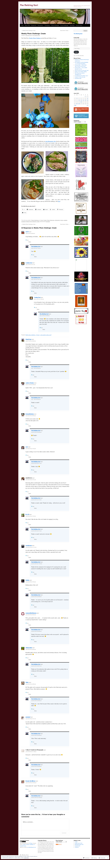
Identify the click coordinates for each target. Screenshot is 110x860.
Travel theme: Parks (64, 30)
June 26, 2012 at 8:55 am (36, 735)
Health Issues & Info (78, 843)
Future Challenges (64, 25)
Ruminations (40, 25)
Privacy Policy (79, 25)
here (59, 201)
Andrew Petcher (30, 383)
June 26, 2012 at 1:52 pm (31, 448)
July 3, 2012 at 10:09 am (45, 315)
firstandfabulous (30, 414)
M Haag (30, 843)
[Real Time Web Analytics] (59, 844)
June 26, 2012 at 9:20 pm (36, 432)
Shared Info (33, 25)
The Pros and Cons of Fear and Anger (82, 70)
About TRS (27, 25)
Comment (64, 833)
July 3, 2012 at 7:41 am (30, 264)
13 (81, 100)
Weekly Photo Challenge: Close (28, 30)
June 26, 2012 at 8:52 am (36, 700)
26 (79, 103)
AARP (76, 841)
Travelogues (47, 25)
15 (85, 100)
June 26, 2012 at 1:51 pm (31, 479)
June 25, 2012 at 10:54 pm (31, 782)
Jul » (88, 105)
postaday (65, 220)
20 (81, 102)
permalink (48, 221)
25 (76, 103)
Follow (76, 52)
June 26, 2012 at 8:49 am (36, 631)
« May (75, 105)
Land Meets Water (78, 78)
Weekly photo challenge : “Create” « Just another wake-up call (38, 335)
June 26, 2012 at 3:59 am (31, 684)
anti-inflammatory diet (50, 141)
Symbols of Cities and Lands (80, 77)
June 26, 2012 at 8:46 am (36, 596)
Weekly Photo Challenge (35, 38)
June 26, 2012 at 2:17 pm (36, 463)
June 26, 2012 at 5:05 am (31, 649)
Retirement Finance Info (79, 844)
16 (87, 100)
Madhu (27, 580)
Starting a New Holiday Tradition (81, 71)
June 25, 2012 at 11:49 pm (31, 751)
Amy (27, 447)
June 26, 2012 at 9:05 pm (31, 415)
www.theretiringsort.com (31, 847)
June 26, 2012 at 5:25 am (31, 614)
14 (83, 100)
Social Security (77, 845)
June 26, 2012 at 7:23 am (31, 581)
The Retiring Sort (29, 5)
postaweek (23, 221)
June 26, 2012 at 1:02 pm (31, 516)
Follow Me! (76, 37)
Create (45, 220)
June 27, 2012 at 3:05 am (31, 384)
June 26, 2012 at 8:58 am (36, 766)
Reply (30, 241)
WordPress (77, 847)
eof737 (27, 231)
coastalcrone (29, 545)
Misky (27, 682)
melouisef (28, 717)
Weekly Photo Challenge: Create (33, 33)
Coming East (29, 263)
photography (57, 220)
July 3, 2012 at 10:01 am (36, 279)
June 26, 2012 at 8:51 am (36, 666)
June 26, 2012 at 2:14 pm (36, 530)
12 (79, 100)
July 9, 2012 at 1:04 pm (36, 248)
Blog (22, 25)
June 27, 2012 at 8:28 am (31, 341)
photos (61, 220)
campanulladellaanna (31, 613)
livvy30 (27, 514)
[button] (45, 65)
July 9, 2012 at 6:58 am (30, 233)
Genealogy (72, 25)
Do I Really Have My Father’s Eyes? (81, 75)
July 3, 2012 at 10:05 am (39, 299)
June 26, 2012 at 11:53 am (36, 563)
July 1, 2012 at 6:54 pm (36, 368)
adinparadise (29, 647)
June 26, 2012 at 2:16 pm (36, 499)
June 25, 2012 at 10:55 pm (36, 797)
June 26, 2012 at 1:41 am (31, 718)
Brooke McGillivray (30, 781)
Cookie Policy (26, 857)
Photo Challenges (55, 25)
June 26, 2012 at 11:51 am (31, 547)
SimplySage (28, 339)
